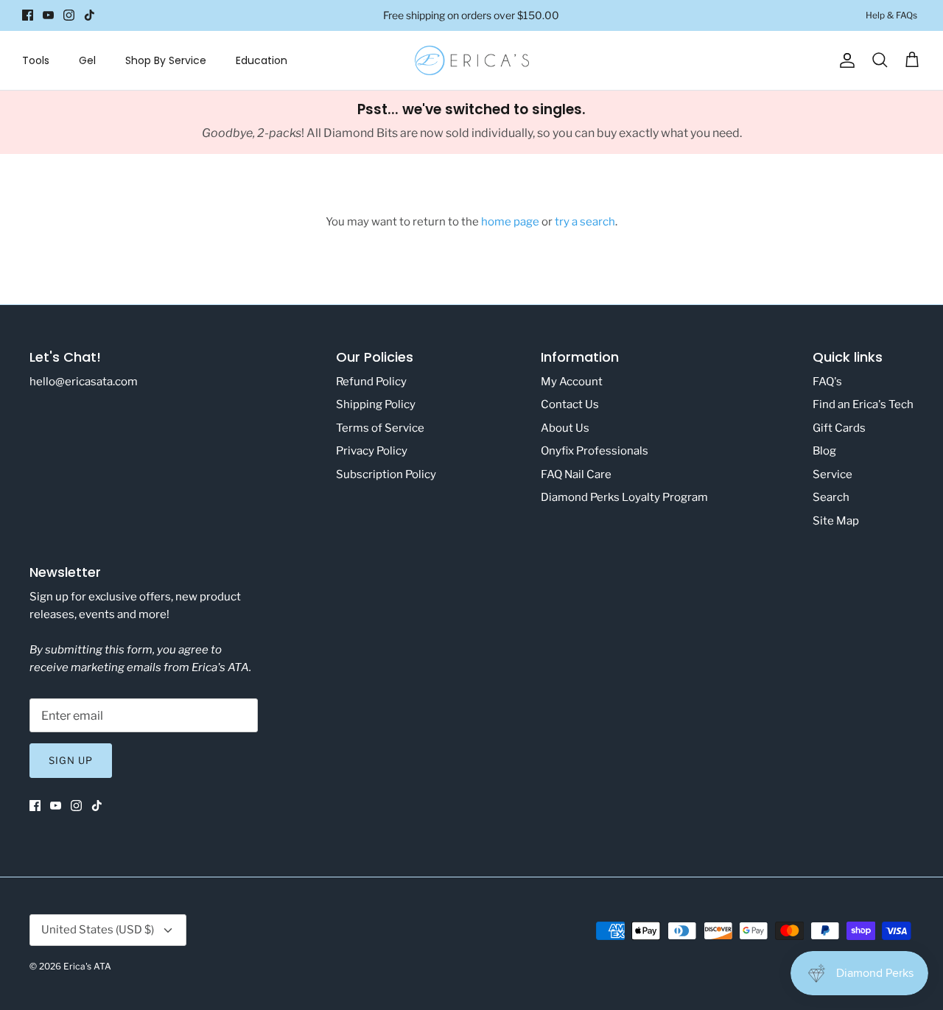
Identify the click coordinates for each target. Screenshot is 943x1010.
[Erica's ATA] (472, 60)
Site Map (836, 520)
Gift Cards (839, 428)
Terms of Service (380, 428)
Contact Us (570, 404)
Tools (35, 60)
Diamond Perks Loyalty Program (624, 497)
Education (261, 60)
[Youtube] (48, 15)
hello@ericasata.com (83, 381)
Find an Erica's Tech (863, 404)
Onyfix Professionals (594, 450)
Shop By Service (165, 60)
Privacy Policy (371, 450)
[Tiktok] (89, 15)
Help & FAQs (891, 15)
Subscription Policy (386, 474)
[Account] (844, 60)
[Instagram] (68, 15)
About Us (565, 428)
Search (831, 497)
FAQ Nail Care (576, 474)
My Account (572, 381)
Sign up (71, 760)
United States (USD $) (97, 929)
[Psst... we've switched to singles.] (471, 122)
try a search (585, 221)
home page (510, 221)
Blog (824, 450)
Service (832, 474)
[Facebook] (27, 15)
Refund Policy (371, 381)
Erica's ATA (87, 966)
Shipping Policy (376, 404)
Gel (87, 60)
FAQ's (827, 381)
